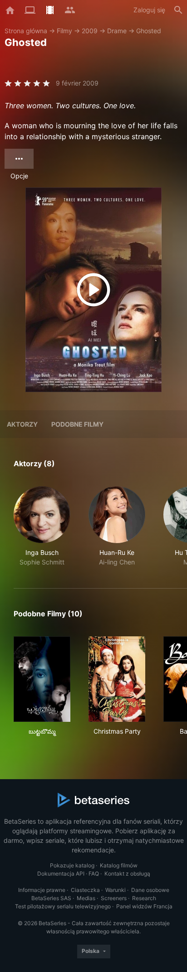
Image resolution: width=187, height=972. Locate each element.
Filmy (64, 31)
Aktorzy (22, 424)
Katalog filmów (119, 865)
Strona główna (26, 31)
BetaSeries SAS (51, 898)
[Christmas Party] (117, 679)
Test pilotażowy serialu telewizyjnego (63, 906)
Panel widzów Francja (144, 906)
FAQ (94, 873)
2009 (90, 31)
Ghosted (148, 31)
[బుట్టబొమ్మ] (42, 679)
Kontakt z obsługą (127, 873)
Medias (86, 898)
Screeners (114, 898)
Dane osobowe (150, 889)
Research (144, 898)
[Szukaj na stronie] (178, 10)
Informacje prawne (41, 889)
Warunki (115, 889)
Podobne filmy (77, 424)
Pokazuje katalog (72, 865)
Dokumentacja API (60, 873)
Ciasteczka (85, 889)
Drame (117, 31)
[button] (42, 526)
